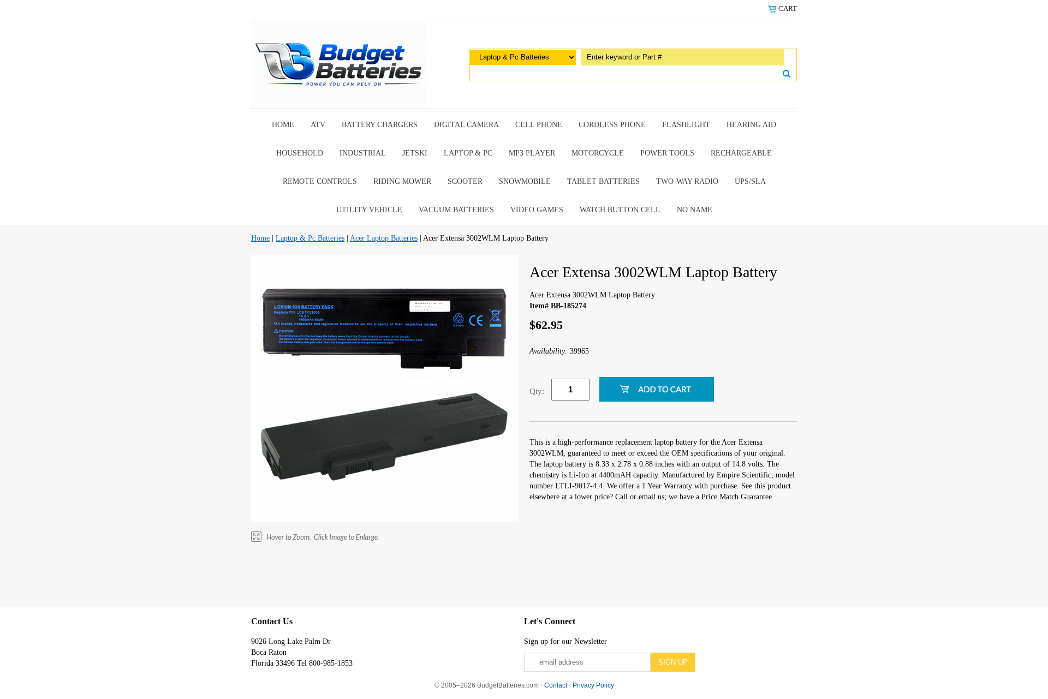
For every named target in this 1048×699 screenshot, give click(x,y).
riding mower (402, 181)
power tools (667, 153)
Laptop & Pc (468, 153)
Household (299, 153)
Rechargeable (741, 153)
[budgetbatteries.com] (338, 64)
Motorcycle (597, 153)
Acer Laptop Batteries (384, 238)
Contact (555, 685)
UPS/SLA (750, 181)
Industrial (363, 153)
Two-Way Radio (687, 181)
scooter (465, 181)
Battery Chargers (380, 125)
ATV (318, 125)
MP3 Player (532, 153)
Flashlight (686, 125)
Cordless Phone (612, 125)
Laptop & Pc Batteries (310, 238)
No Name (694, 210)
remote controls (320, 181)
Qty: (536, 391)
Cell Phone (538, 125)
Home (283, 125)
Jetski (414, 153)
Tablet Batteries (603, 181)
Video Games (536, 210)
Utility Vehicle (369, 210)
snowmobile (525, 181)
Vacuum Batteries (456, 210)
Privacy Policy (593, 685)
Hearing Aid (751, 125)
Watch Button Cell (620, 210)
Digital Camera (466, 125)
